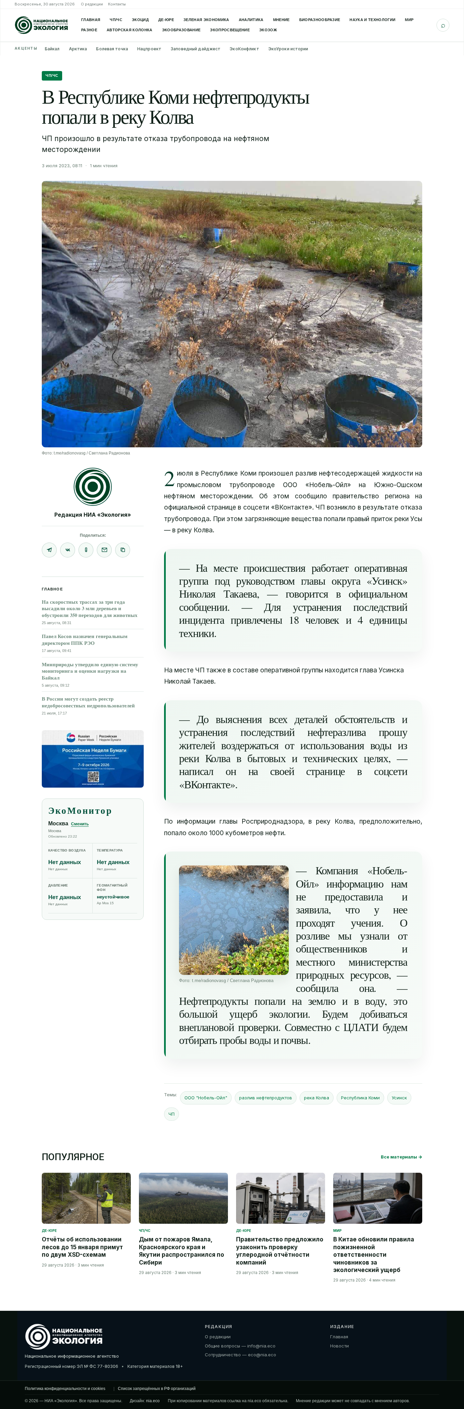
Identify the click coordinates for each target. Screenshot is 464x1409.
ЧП (171, 1114)
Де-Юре (166, 20)
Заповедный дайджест (195, 48)
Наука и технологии (372, 20)
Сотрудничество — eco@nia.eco (240, 1354)
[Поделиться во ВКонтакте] (67, 550)
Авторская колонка (130, 30)
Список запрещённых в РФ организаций (157, 1388)
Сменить (80, 824)
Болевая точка (112, 48)
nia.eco (153, 1400)
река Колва (316, 1097)
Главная (90, 20)
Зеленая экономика (206, 20)
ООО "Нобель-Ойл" (205, 1097)
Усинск (399, 1097)
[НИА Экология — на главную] (41, 25)
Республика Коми (360, 1097)
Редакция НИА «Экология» (92, 514)
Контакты (117, 4)
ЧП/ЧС (116, 20)
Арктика (78, 48)
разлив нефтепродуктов (265, 1097)
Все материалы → (401, 1156)
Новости (339, 1345)
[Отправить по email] (104, 550)
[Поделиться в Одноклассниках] (85, 550)
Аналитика (251, 20)
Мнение (281, 20)
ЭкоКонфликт (244, 48)
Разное (89, 30)
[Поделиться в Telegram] (49, 550)
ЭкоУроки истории (288, 48)
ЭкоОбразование (181, 30)
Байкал (52, 48)
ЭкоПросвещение (230, 30)
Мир (409, 20)
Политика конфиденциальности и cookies (65, 1388)
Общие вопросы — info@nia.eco (240, 1345)
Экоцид (140, 20)
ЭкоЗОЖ (268, 30)
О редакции (92, 4)
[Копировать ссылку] (122, 550)
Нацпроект (149, 48)
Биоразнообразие (319, 20)
